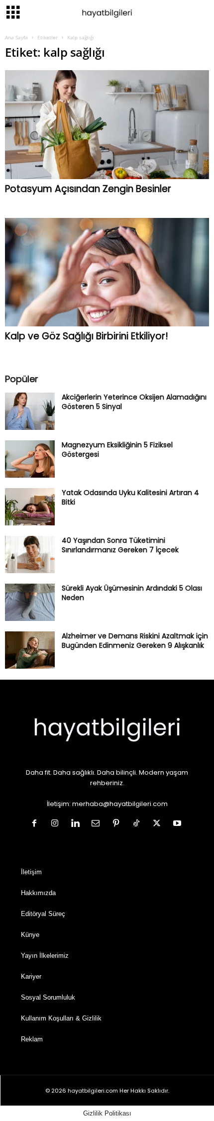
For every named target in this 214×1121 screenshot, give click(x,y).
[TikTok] (138, 824)
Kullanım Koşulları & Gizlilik (61, 1018)
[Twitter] (159, 824)
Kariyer (31, 976)
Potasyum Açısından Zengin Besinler (88, 189)
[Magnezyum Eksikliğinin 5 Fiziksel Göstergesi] (30, 459)
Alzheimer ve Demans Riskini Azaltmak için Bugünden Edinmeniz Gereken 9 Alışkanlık (135, 640)
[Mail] (98, 824)
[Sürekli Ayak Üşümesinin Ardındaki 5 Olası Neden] (30, 602)
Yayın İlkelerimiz (45, 955)
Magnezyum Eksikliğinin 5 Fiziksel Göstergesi (117, 449)
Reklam (32, 1039)
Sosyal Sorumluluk (48, 997)
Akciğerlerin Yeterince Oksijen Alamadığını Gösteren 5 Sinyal (134, 401)
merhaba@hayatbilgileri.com (120, 804)
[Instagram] (57, 824)
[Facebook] (36, 824)
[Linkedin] (77, 824)
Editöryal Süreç (43, 913)
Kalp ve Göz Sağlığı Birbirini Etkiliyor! (86, 336)
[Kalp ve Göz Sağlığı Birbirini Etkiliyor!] (107, 272)
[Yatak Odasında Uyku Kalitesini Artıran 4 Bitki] (30, 506)
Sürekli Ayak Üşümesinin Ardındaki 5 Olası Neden (132, 593)
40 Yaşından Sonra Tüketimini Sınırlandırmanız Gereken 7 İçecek (120, 545)
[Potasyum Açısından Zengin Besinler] (107, 124)
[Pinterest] (118, 824)
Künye (30, 934)
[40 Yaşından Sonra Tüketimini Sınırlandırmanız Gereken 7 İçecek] (30, 554)
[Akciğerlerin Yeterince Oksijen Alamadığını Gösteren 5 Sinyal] (30, 411)
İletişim (31, 872)
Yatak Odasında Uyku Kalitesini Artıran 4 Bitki (130, 497)
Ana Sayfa (16, 37)
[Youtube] (178, 824)
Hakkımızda (38, 893)
